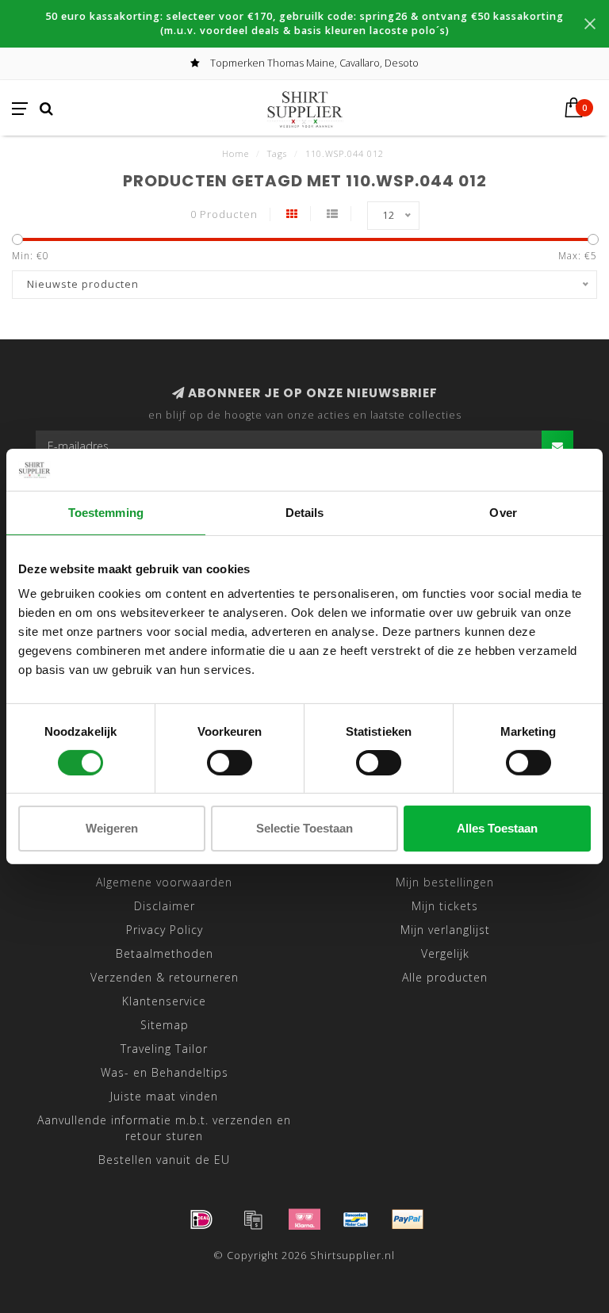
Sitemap (164, 1024)
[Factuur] (253, 1219)
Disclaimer (164, 905)
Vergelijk (445, 953)
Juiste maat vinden (164, 1096)
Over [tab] (502, 512)
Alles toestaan (497, 828)
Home (235, 153)
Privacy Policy (164, 929)
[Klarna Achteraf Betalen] (304, 1219)
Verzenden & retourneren (164, 977)
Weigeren (112, 828)
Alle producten (445, 977)
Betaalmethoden (164, 953)
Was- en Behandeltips (164, 1072)
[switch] (229, 762)
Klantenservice (164, 1001)
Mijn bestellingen (445, 882)
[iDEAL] (201, 1219)
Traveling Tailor (164, 1048)
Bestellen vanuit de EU (164, 1159)
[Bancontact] (356, 1219)
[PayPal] (407, 1219)
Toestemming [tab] (106, 512)
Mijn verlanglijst (445, 929)
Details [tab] (304, 512)
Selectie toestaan (304, 828)
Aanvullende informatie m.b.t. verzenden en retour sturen (164, 1127)
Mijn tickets (445, 905)
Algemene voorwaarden (164, 882)
